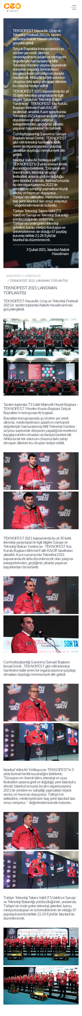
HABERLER (32, 276)
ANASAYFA (13, 276)
